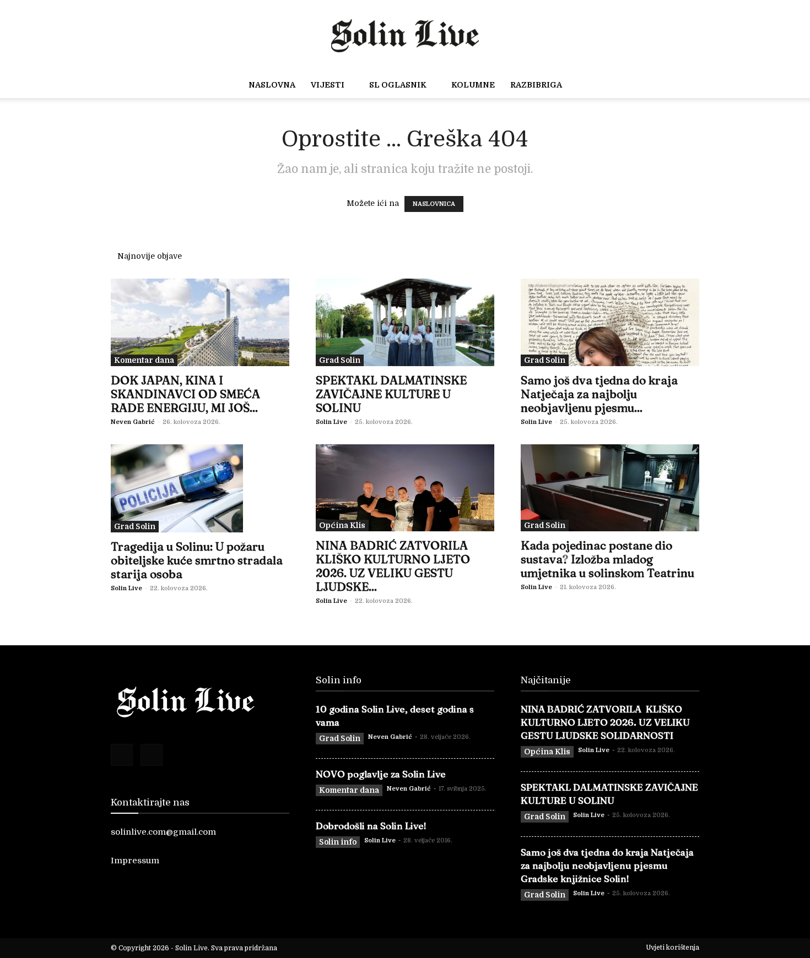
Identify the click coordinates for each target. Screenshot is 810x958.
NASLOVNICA (434, 204)
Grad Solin (339, 360)
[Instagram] (152, 755)
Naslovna (272, 84)
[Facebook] (122, 755)
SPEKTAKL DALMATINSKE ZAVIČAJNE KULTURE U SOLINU (391, 394)
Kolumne (473, 84)
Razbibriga (536, 84)
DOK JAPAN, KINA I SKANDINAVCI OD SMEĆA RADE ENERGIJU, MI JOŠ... (185, 394)
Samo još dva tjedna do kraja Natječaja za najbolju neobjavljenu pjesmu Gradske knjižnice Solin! (607, 865)
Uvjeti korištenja (672, 947)
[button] (722, 85)
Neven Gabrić (133, 422)
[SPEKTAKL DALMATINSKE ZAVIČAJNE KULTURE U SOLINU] (405, 322)
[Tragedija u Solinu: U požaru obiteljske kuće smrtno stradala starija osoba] (200, 488)
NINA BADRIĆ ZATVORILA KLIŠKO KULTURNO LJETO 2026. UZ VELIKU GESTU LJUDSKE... (393, 566)
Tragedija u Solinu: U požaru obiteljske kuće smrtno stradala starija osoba (197, 560)
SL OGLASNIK (397, 84)
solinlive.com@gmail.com (163, 832)
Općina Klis (342, 525)
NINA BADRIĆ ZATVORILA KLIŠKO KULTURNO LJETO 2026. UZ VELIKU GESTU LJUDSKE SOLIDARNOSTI (605, 722)
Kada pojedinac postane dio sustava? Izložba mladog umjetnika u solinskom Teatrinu (607, 559)
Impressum (135, 861)
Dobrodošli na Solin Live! (371, 825)
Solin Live (331, 422)
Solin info (338, 841)
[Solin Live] (405, 33)
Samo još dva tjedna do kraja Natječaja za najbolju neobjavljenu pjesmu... (599, 394)
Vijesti (327, 84)
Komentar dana (144, 360)
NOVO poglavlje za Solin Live (381, 774)
